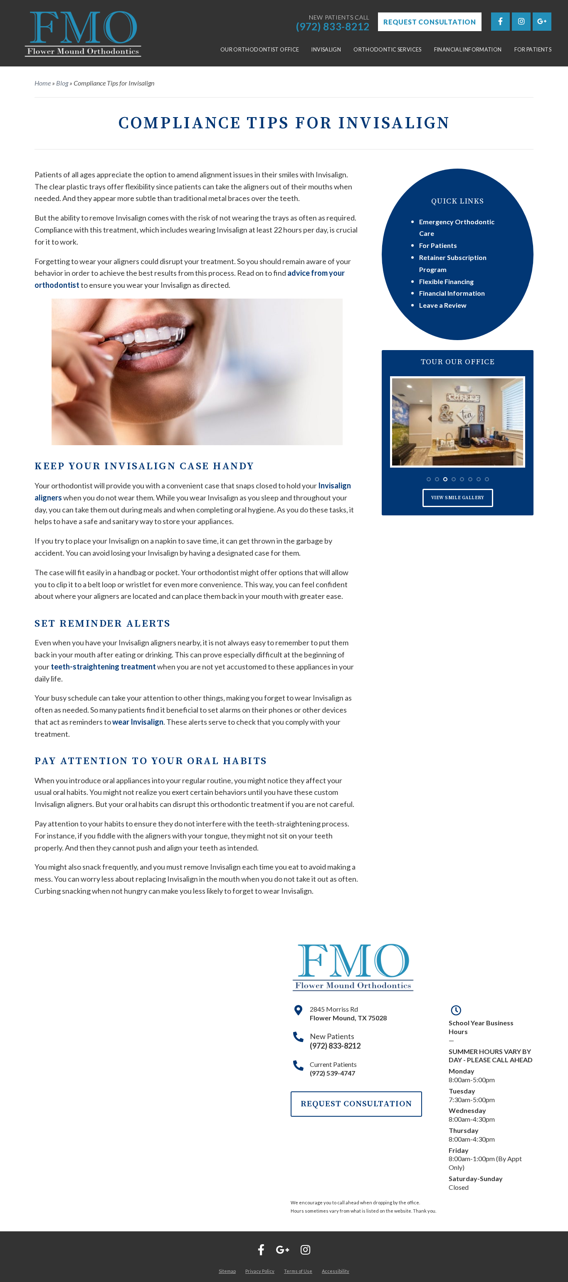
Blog (62, 83)
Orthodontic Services (387, 50)
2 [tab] (437, 479)
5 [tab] (462, 479)
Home (43, 83)
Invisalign (326, 50)
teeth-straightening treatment (103, 666)
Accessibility (335, 1271)
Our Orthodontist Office (259, 50)
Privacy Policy (259, 1271)
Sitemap (227, 1271)
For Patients (533, 50)
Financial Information (468, 50)
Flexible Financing (446, 281)
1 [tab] (429, 479)
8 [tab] (487, 479)
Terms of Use (298, 1271)
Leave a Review (443, 305)
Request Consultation (429, 22)
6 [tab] (470, 479)
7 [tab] (479, 479)
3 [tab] (445, 479)
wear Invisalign (137, 721)
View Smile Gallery (457, 498)
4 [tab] (454, 479)
